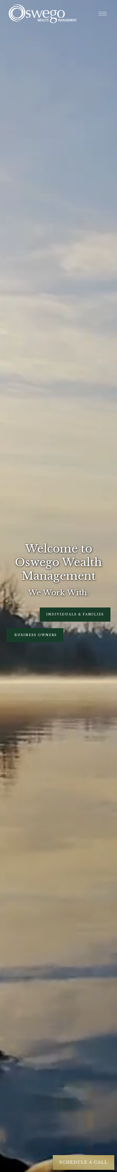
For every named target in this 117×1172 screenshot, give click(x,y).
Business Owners (35, 635)
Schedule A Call (83, 1162)
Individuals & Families (75, 614)
